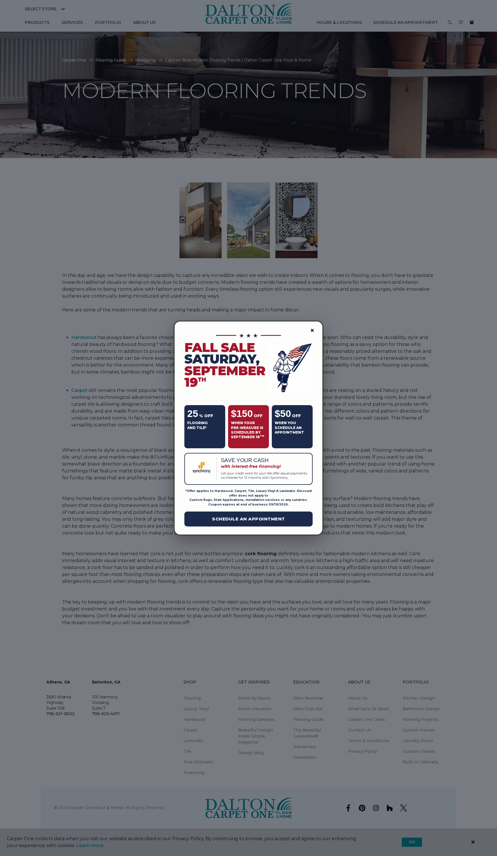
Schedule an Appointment (248, 519)
